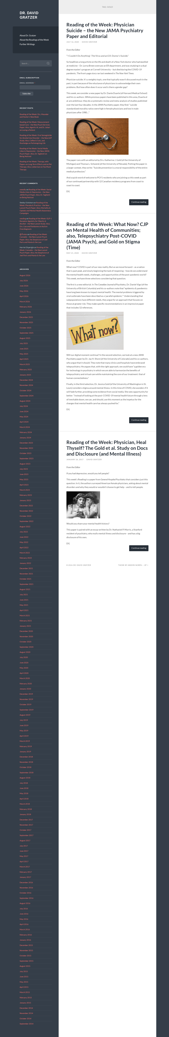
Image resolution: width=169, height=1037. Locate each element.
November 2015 (26, 950)
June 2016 (24, 914)
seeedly (23, 189)
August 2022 (25, 526)
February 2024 (26, 432)
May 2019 (24, 730)
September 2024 (26, 396)
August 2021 (25, 589)
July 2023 (24, 469)
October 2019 (25, 704)
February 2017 (26, 872)
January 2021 (25, 626)
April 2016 (24, 924)
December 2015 (26, 945)
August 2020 (25, 652)
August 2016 (25, 903)
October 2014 (25, 1018)
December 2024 (26, 380)
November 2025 (26, 322)
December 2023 (26, 443)
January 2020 (25, 689)
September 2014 (26, 1024)
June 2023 (24, 474)
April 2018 (24, 799)
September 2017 (26, 835)
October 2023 (25, 453)
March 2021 (25, 615)
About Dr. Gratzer (28, 35)
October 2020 (25, 642)
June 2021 (24, 600)
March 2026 (25, 301)
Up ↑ (146, 565)
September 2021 (26, 584)
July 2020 (24, 657)
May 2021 (24, 605)
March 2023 (25, 490)
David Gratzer (89, 42)
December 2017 (26, 820)
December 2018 (26, 757)
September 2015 (26, 961)
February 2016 (26, 935)
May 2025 (24, 354)
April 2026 (24, 296)
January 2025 (25, 375)
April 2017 (24, 861)
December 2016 (26, 882)
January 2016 (25, 940)
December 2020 (26, 631)
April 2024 (24, 422)
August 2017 (25, 840)
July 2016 (24, 908)
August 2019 (25, 715)
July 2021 (24, 594)
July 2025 (24, 343)
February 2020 (26, 683)
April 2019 (24, 736)
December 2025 (26, 317)
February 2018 (26, 809)
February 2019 (26, 746)
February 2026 (26, 307)
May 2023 (24, 479)
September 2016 (26, 898)
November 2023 (26, 448)
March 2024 (25, 427)
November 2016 (26, 887)
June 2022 (24, 537)
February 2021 (26, 621)
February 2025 (26, 369)
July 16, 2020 (72, 42)
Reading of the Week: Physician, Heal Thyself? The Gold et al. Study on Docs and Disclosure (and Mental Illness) (107, 448)
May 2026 (24, 291)
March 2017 (25, 867)
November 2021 (26, 574)
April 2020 (24, 673)
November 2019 (26, 699)
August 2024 (25, 401)
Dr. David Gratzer (29, 15)
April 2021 (24, 610)
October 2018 (25, 767)
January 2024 (25, 437)
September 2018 (26, 772)
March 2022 (25, 553)
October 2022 (25, 516)
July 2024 (24, 406)
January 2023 (25, 500)
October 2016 (25, 893)
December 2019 (26, 694)
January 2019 (25, 751)
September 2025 (26, 333)
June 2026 (24, 286)
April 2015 (24, 987)
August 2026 (25, 275)
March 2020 (25, 678)
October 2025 (25, 328)
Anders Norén (135, 565)
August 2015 (25, 966)
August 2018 (25, 778)
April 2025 (24, 359)
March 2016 (25, 929)
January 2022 (25, 563)
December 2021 (26, 568)
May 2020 (24, 668)
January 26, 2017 (75, 460)
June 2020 (24, 662)
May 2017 (24, 856)
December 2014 (26, 1008)
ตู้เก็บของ (23, 234)
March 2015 (25, 992)
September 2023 (26, 458)
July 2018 (24, 783)
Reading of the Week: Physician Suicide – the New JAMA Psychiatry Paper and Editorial (104, 30)
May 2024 (24, 416)
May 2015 (24, 982)
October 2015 (25, 955)
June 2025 (24, 349)
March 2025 (25, 364)
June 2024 (24, 411)
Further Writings (27, 44)
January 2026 (25, 312)
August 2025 (25, 338)
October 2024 (25, 390)
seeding (23, 218)
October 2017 (25, 830)
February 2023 (26, 495)
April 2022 (24, 547)
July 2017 (24, 846)
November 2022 (26, 511)
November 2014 (26, 1013)
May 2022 (24, 542)
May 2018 (24, 793)
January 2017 (25, 877)
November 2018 (26, 762)
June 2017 (24, 851)
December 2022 (26, 505)
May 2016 (24, 919)
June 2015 (24, 976)
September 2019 (26, 710)
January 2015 (25, 1003)
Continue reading (138, 202)
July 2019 (24, 720)
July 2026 (24, 280)
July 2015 (24, 971)
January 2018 (25, 814)
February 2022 (26, 558)
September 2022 (26, 521)
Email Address (27, 83)
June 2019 (24, 725)
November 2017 (26, 825)
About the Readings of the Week (34, 39)
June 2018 (24, 788)
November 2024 (26, 385)
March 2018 (25, 804)
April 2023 (24, 485)
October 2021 (25, 579)
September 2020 (26, 647)
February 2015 (26, 997)
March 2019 (25, 741)
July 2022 (24, 532)
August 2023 (25, 464)
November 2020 (26, 636)
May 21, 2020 (72, 253)
